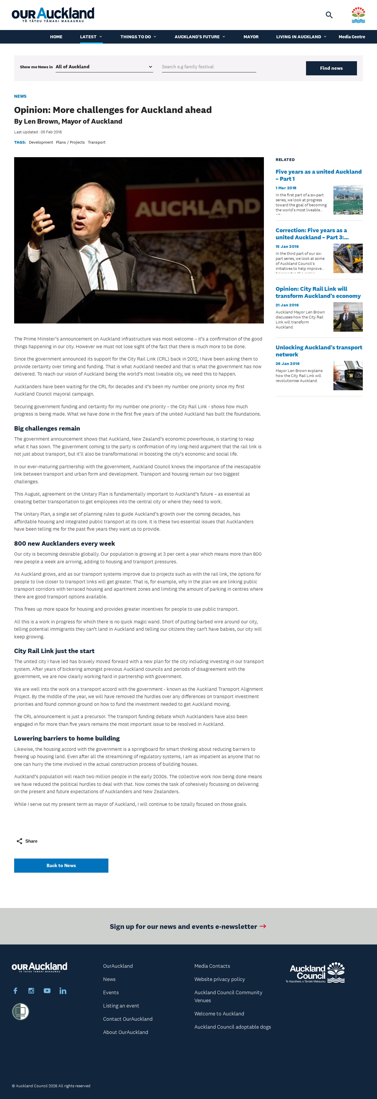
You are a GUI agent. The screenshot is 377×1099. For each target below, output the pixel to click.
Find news (331, 68)
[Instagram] (31, 991)
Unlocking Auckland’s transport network (319, 351)
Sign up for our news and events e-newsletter (183, 926)
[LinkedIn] (63, 991)
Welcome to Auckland (219, 1013)
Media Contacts (212, 966)
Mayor (251, 36)
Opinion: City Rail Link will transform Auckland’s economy (318, 292)
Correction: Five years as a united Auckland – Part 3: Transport (311, 237)
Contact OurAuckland (128, 1019)
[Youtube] (47, 991)
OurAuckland (118, 966)
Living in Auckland (298, 36)
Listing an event (121, 1005)
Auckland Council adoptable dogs (232, 1027)
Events (111, 992)
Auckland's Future (197, 36)
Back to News (61, 865)
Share (31, 841)
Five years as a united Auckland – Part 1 (319, 175)
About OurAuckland (125, 1032)
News (20, 96)
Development (41, 142)
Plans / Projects (70, 142)
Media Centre (352, 36)
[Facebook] (15, 991)
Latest (88, 36)
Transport (96, 142)
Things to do (135, 36)
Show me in (36, 66)
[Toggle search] (329, 15)
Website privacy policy (219, 979)
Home (56, 36)
